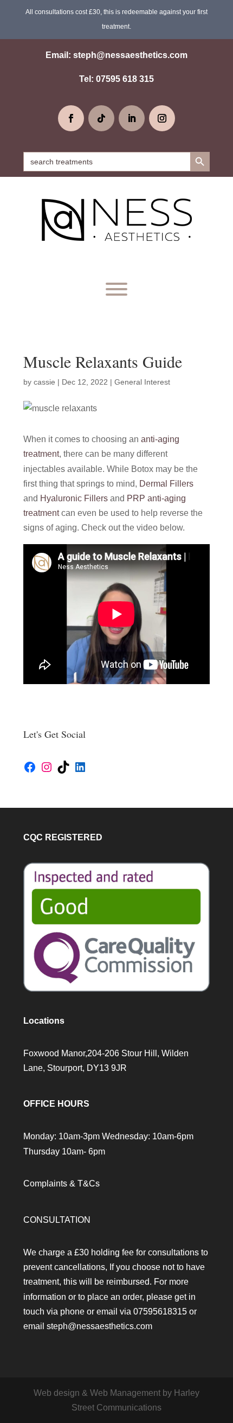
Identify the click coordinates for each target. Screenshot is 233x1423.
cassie (44, 382)
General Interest (142, 382)
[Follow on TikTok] (101, 118)
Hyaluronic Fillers (74, 498)
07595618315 (160, 1311)
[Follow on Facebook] (71, 118)
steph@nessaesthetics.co (96, 1326)
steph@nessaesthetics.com (130, 55)
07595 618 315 (125, 79)
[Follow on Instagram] (162, 118)
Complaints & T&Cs (61, 1183)
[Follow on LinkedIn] (132, 118)
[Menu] (116, 289)
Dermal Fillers (166, 483)
